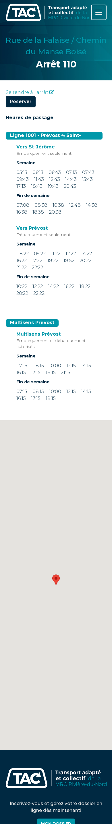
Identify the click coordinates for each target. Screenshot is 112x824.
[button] (56, 579)
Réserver (21, 101)
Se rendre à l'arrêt (27, 92)
